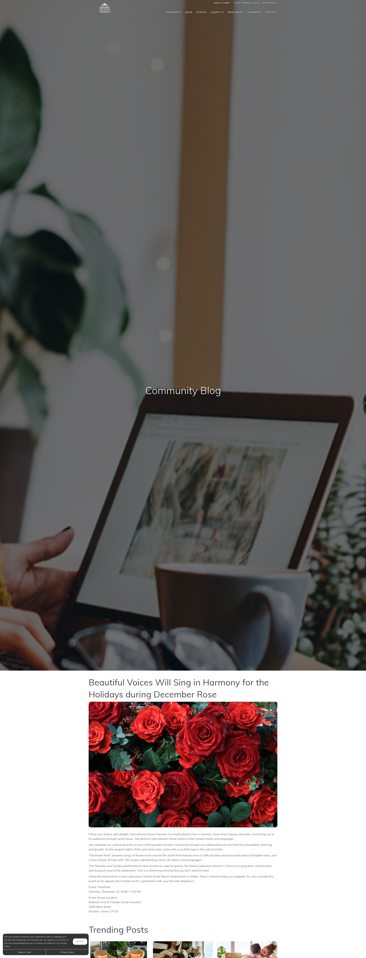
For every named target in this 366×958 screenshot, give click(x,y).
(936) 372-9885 (221, 3)
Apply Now (269, 3)
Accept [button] (80, 941)
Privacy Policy (67, 952)
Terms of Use (24, 952)
